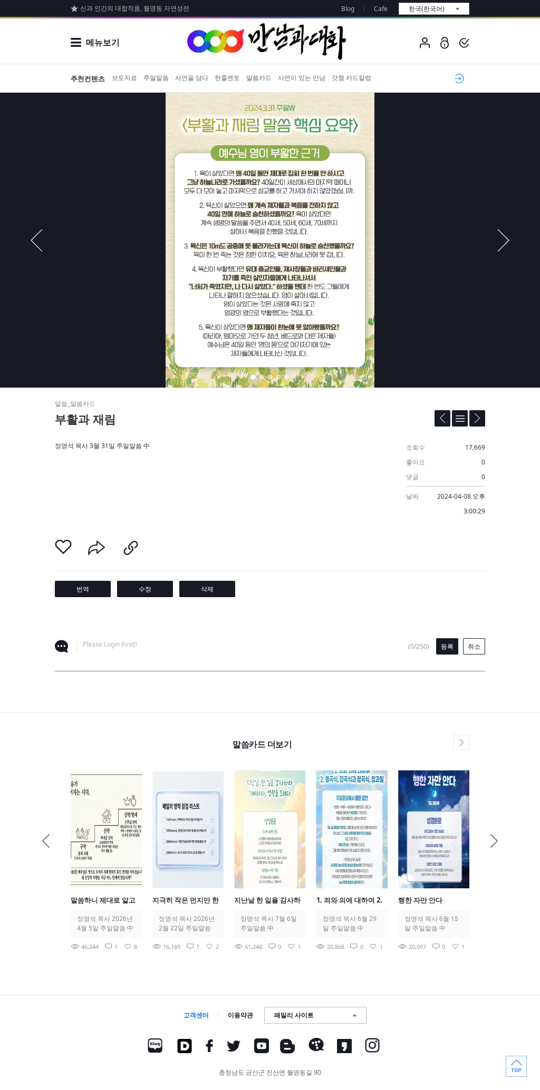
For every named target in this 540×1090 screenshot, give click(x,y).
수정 (145, 588)
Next (494, 841)
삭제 (207, 588)
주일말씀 (156, 77)
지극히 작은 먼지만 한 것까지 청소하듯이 (185, 900)
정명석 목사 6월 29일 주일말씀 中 (350, 923)
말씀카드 (259, 77)
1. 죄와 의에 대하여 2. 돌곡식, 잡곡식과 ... (349, 900)
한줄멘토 (227, 77)
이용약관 (240, 1014)
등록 (447, 646)
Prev (46, 841)
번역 (82, 588)
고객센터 (196, 1014)
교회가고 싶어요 (457, 78)
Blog (347, 8)
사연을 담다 (191, 77)
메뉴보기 (103, 42)
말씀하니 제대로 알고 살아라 (103, 900)
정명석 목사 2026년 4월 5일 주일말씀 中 (105, 923)
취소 (474, 646)
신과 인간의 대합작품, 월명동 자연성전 (134, 8)
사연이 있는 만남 (301, 77)
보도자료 (124, 77)
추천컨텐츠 (88, 78)
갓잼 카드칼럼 (351, 77)
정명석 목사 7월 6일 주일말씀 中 (268, 923)
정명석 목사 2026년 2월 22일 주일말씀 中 (187, 923)
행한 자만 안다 (420, 900)
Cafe (381, 8)
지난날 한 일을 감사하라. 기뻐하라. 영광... (267, 900)
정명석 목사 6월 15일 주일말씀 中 (431, 923)
